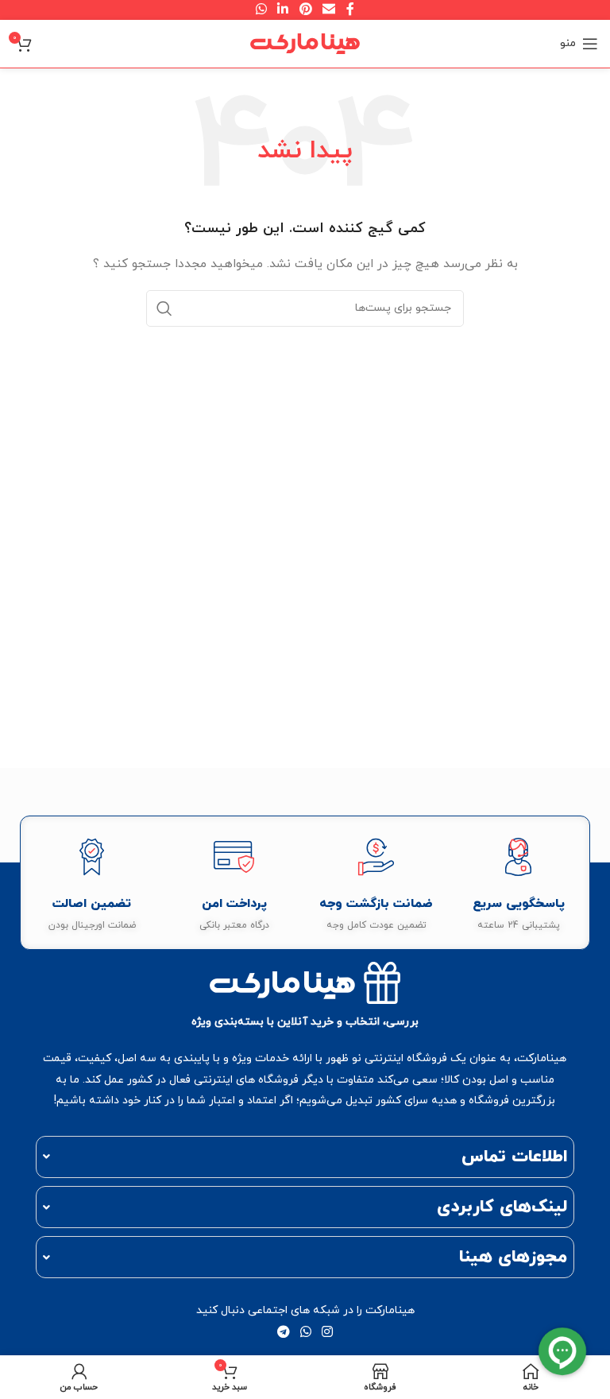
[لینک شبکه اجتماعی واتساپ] (305, 1333)
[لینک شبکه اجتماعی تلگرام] (283, 1333)
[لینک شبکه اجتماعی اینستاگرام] (327, 1333)
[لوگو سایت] (305, 42)
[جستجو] (164, 308)
